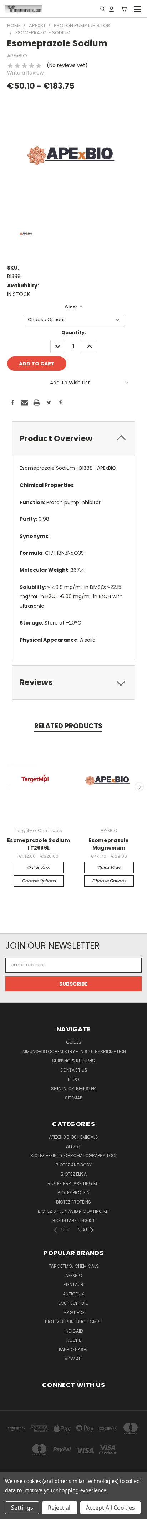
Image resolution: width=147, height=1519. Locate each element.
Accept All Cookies (110, 1508)
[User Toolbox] (111, 8)
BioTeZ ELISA (74, 1174)
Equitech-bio (73, 1303)
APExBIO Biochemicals (73, 1137)
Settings (22, 1508)
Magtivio (73, 1312)
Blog (73, 1079)
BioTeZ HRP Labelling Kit (73, 1183)
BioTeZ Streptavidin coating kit (74, 1211)
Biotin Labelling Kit (73, 1220)
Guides (73, 1042)
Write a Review (25, 72)
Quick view (38, 867)
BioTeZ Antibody (74, 1165)
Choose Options (39, 881)
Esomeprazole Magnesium (109, 844)
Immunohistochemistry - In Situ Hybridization (73, 1051)
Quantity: (73, 332)
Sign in (59, 1089)
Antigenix (73, 1294)
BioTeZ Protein (73, 1193)
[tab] (73, 438)
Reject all (60, 1508)
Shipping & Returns (73, 1061)
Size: (73, 306)
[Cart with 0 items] (124, 8)
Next (139, 786)
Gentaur (73, 1285)
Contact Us (73, 1070)
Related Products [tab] (68, 726)
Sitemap (73, 1098)
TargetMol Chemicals (74, 1266)
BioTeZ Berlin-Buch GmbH (73, 1322)
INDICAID (74, 1331)
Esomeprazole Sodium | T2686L (38, 844)
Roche (73, 1340)
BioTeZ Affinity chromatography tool (73, 1156)
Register (86, 1089)
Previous (8, 786)
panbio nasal (73, 1349)
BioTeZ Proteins (73, 1202)
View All (73, 1359)
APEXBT (73, 1146)
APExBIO (73, 1275)
